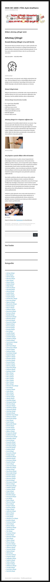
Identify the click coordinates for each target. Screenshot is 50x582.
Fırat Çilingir (9, 387)
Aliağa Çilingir (10, 285)
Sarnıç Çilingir (10, 514)
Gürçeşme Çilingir (10, 405)
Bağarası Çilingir (10, 302)
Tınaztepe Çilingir (11, 533)
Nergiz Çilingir (10, 491)
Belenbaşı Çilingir (10, 318)
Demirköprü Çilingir (11, 353)
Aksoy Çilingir (9, 280)
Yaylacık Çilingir (10, 551)
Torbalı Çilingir (10, 534)
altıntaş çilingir (22, 223)
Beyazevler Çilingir (11, 322)
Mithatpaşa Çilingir (11, 485)
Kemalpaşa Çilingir (11, 445)
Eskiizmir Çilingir (10, 369)
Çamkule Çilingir (10, 335)
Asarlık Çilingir (10, 293)
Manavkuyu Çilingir (11, 471)
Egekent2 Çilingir (10, 356)
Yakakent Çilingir (10, 547)
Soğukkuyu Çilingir (11, 527)
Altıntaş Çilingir (13, 38)
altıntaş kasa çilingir (9, 224)
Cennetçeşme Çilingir (11, 342)
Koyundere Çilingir (11, 453)
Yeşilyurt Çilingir (10, 563)
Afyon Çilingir (9, 275)
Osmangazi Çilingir (11, 496)
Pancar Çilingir (10, 504)
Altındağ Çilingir (10, 289)
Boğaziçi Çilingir (10, 324)
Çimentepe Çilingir (11, 345)
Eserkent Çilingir (10, 364)
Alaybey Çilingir (10, 284)
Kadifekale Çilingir (11, 434)
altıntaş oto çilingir (18, 224)
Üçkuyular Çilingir (11, 536)
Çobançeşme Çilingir (11, 347)
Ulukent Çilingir (10, 540)
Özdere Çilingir (10, 500)
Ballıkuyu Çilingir (10, 309)
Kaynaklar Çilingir (11, 444)
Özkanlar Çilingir (10, 502)
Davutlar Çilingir (10, 349)
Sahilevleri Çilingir (11, 511)
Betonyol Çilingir (10, 320)
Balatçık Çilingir (10, 305)
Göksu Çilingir (10, 393)
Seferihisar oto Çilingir (12, 518)
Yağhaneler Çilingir (11, 545)
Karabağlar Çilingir (11, 438)
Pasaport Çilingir (10, 505)
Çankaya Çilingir (10, 340)
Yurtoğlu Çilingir (10, 567)
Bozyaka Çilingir (10, 329)
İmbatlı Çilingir (10, 425)
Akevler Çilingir (10, 276)
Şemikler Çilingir (10, 520)
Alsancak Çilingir (10, 287)
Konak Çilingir (10, 451)
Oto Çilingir (9, 498)
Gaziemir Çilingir (10, 389)
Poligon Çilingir (10, 509)
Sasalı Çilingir (9, 516)
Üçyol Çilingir (9, 538)
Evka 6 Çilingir (10, 382)
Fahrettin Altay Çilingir (12, 385)
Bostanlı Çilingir (10, 327)
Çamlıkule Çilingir (10, 336)
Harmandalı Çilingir (11, 418)
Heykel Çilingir (10, 422)
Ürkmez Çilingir (10, 542)
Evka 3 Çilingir (10, 376)
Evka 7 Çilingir (10, 384)
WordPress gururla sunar (26, 578)
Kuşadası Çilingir (10, 462)
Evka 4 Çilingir (10, 378)
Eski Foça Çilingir (10, 365)
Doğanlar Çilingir (10, 355)
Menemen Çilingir (11, 478)
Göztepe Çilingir (10, 396)
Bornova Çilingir (10, 325)
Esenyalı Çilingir (10, 362)
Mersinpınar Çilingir (11, 482)
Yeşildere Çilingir (10, 560)
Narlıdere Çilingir (10, 489)
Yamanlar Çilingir (10, 549)
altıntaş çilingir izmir (30, 223)
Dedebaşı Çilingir (10, 351)
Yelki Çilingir (9, 553)
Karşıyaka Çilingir (10, 442)
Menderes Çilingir (10, 476)
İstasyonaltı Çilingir (11, 433)
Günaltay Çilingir (10, 404)
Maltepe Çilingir (10, 469)
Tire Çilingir (9, 531)
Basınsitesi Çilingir (11, 311)
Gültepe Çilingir (10, 398)
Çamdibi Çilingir (10, 333)
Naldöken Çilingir (10, 487)
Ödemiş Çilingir (10, 493)
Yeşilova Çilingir (10, 562)
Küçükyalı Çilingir (10, 458)
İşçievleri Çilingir (10, 429)
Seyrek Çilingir (10, 524)
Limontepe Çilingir (11, 465)
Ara (35, 235)
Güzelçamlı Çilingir (11, 409)
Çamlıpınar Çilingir (11, 338)
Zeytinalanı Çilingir (11, 569)
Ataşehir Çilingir (10, 296)
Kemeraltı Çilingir (10, 447)
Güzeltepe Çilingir (11, 411)
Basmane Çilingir (10, 313)
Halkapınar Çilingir (11, 416)
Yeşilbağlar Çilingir (11, 558)
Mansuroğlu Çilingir (11, 473)
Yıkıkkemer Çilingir (11, 565)
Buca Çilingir (9, 331)
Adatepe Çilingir (10, 273)
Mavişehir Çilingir (10, 474)
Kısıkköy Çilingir (10, 449)
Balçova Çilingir (10, 307)
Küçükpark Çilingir (11, 456)
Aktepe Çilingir (10, 282)
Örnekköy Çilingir (10, 494)
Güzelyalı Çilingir (10, 413)
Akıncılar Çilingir (10, 278)
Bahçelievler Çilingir (11, 304)
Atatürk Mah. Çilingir (11, 298)
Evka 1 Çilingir (10, 373)
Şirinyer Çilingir (10, 525)
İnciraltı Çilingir (10, 427)
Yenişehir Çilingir (10, 556)
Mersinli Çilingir (10, 480)
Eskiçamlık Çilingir (11, 367)
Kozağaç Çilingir (10, 454)
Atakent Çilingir (10, 295)
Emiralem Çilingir (10, 358)
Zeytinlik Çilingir (10, 571)
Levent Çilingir (10, 464)
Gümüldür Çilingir (11, 400)
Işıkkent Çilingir (10, 431)
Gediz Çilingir (9, 391)
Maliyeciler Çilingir (11, 467)
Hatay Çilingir (9, 420)
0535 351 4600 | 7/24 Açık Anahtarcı (22, 8)
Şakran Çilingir (10, 513)
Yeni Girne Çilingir (11, 554)
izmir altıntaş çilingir (26, 224)
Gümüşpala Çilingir (11, 402)
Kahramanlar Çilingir (11, 436)
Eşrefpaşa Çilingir (10, 371)
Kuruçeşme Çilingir (11, 460)
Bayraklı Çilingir (10, 315)
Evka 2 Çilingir (10, 374)
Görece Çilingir (10, 394)
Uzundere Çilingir (10, 543)
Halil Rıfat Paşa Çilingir (12, 414)
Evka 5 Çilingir (10, 380)
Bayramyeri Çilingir (11, 316)
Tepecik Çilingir (10, 529)
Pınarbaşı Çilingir (10, 507)
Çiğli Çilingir (9, 344)
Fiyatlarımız (19, 220)
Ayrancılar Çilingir (11, 300)
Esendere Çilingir (10, 360)
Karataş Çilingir (10, 440)
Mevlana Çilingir (10, 484)
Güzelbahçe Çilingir (11, 407)
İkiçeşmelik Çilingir (11, 424)
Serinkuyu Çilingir (11, 522)
